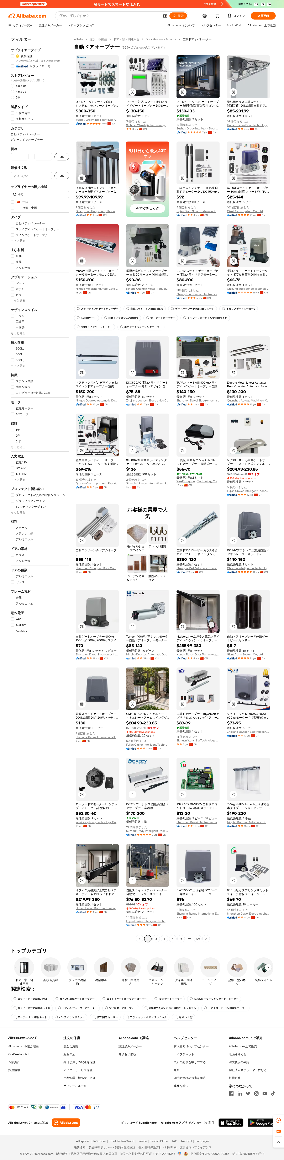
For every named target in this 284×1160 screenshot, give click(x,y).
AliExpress (82, 1141)
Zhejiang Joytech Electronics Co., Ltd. (147, 400)
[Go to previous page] (139, 938)
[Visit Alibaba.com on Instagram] (256, 1093)
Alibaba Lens (17, 1122)
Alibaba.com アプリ (174, 1122)
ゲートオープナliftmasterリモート (194, 308)
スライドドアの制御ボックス (34, 1008)
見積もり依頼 (127, 1054)
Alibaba (78, 39)
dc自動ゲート (88, 317)
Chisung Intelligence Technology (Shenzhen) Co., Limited (248, 288)
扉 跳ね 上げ (186, 1017)
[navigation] (40, 489)
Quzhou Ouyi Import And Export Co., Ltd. (97, 483)
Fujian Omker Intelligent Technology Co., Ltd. (248, 491)
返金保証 (69, 1054)
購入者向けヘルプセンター (191, 1046)
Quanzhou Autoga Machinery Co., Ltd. (248, 400)
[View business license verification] (180, 1154)
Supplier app (148, 1122)
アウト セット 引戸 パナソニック (148, 1017)
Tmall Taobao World (121, 1141)
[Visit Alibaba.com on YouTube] (264, 1093)
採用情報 (14, 1070)
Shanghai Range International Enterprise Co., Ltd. (147, 483)
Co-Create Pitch (19, 1054)
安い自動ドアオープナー (123, 1008)
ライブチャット (184, 1054)
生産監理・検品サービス (79, 1078)
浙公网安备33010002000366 (209, 1153)
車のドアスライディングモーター (143, 327)
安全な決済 (70, 1046)
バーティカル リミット (72, 1017)
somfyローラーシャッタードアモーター (216, 998)
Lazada (142, 1141)
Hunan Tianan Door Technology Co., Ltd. (248, 125)
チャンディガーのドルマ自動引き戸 (207, 317)
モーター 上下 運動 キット (32, 1017)
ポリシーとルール (75, 1085)
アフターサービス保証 (78, 1070)
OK (62, 157)
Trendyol (186, 1141)
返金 (177, 1070)
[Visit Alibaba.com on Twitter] (248, 1093)
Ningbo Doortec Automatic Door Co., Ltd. (97, 400)
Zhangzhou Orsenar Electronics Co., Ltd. (198, 294)
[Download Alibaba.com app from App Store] (231, 1122)
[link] (278, 1120)
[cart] (218, 16)
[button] (165, 15)
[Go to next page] (206, 938)
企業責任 (14, 1062)
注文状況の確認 (239, 1062)
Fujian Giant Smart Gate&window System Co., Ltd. (198, 211)
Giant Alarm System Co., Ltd (245, 211)
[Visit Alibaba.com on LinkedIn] (239, 1093)
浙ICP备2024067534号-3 (248, 1153)
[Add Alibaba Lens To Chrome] (66, 1122)
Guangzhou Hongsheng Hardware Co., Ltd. (97, 211)
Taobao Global (159, 1141)
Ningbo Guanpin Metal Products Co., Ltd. (147, 288)
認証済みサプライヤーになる (248, 1070)
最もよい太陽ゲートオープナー (77, 998)
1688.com (99, 1141)
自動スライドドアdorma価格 (146, 308)
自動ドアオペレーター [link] (197, 39)
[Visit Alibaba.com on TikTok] (272, 1093)
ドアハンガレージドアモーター (79, 1008)
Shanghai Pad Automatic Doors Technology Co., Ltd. (198, 568)
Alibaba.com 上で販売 (243, 1046)
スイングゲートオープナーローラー (127, 998)
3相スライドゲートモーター (96, 327)
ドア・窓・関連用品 (126, 39)
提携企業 (235, 1078)
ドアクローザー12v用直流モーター (227, 1008)
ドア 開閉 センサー (107, 1017)
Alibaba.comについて (22, 1037)
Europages (202, 1141)
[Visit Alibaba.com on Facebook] (231, 1093)
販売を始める (237, 1054)
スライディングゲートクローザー (99, 308)
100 (198, 938)
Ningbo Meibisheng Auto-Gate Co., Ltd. (97, 288)
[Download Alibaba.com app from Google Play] (262, 1122)
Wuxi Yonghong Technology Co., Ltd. (198, 481)
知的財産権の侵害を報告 (190, 1078)
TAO (174, 1141)
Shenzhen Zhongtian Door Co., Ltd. (97, 568)
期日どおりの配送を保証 (79, 1062)
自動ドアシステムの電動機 (123, 317)
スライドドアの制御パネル (33, 998)
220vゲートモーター (170, 998)
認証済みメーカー (130, 1046)
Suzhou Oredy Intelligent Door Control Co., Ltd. (97, 119)
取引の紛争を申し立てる (190, 1062)
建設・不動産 (98, 39)
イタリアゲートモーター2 (240, 308)
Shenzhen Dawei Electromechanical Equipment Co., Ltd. (198, 400)
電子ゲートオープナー (162, 317)
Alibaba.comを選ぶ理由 (23, 1046)
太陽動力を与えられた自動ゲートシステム (172, 1008)
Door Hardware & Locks (161, 39)
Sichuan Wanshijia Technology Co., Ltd (147, 125)
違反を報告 (181, 1085)
